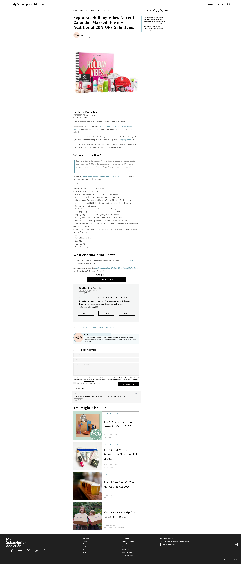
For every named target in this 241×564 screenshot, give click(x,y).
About (85, 541)
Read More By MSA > (132, 333)
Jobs (84, 549)
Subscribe (219, 4)
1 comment (94, 37)
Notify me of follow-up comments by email (88, 383)
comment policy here (89, 381)
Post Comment (128, 384)
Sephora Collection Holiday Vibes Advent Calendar (103, 176)
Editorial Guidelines (127, 552)
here (132, 260)
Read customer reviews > (89, 319)
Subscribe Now (106, 279)
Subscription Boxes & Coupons (102, 327)
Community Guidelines (128, 541)
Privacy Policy (125, 544)
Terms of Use (125, 549)
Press (84, 552)
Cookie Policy (125, 547)
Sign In (210, 4)
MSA (82, 35)
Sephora (85, 327)
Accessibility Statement (128, 555)
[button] (78, 399)
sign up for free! (126, 140)
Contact (85, 547)
